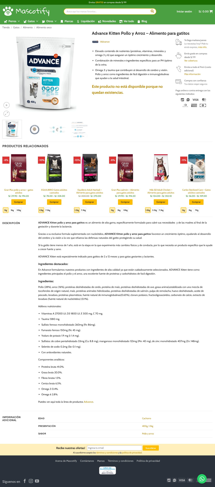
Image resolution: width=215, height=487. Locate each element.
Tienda (6, 27)
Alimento (28, 27)
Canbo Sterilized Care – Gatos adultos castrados (196, 191)
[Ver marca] (95, 41)
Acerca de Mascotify (66, 460)
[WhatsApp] (202, 479)
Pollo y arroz (148, 433)
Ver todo (129, 21)
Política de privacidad (148, 460)
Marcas (69, 21)
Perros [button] (12, 21)
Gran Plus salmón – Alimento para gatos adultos (125, 191)
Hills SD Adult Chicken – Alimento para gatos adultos (160, 191)
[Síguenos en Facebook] (25, 481)
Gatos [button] (31, 21)
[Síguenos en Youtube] (37, 481)
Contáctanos (87, 460)
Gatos (16, 27)
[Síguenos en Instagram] (31, 481)
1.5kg (151, 426)
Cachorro (146, 418)
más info (202, 47)
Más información (192, 74)
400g (145, 426)
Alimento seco (44, 27)
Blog (144, 21)
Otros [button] (49, 21)
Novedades (109, 21)
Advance (105, 41)
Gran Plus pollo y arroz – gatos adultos (18, 191)
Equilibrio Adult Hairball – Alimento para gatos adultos (89, 191)
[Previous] (8, 74)
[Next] (84, 74)
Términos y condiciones (120, 460)
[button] (184, 11)
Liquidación (88, 21)
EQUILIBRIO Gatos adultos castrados (54, 191)
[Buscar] (152, 11)
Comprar (18, 202)
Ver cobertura (190, 60)
